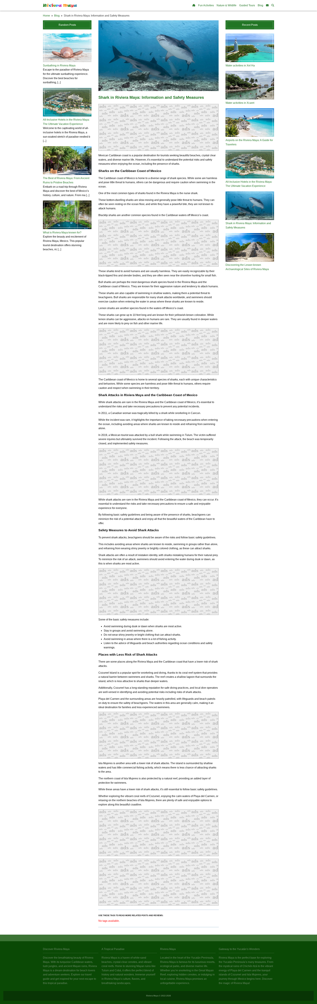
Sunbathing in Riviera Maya (59, 65)
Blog (260, 5)
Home (46, 15)
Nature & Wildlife (226, 5)
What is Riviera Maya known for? (62, 232)
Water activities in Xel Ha (240, 65)
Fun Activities (206, 5)
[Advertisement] (159, 127)
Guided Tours (247, 5)
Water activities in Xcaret (240, 102)
